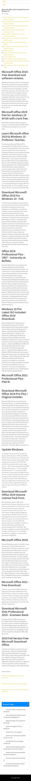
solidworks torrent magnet (14, 732)
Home (4, 1)
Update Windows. (8, 51)
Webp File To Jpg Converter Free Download (14, 684)
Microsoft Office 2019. (9, 57)
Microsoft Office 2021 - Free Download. (14, 59)
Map (4, 4)
